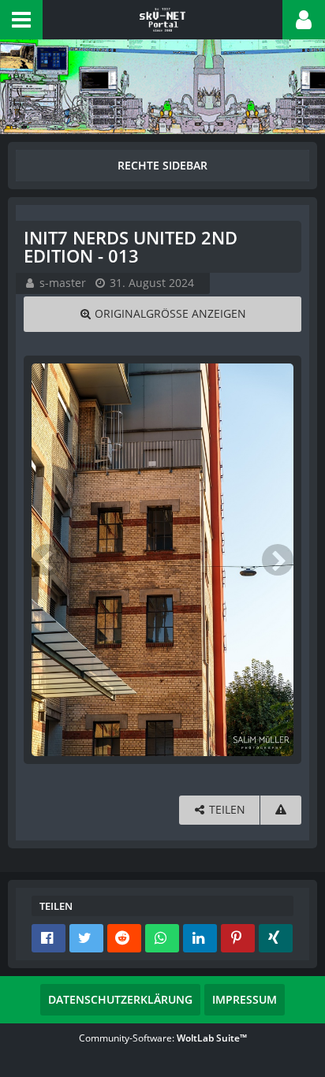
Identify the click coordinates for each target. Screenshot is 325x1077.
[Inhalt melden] (280, 810)
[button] (21, 19)
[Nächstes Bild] (277, 560)
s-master (62, 282)
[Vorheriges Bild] (47, 560)
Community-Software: (163, 1038)
